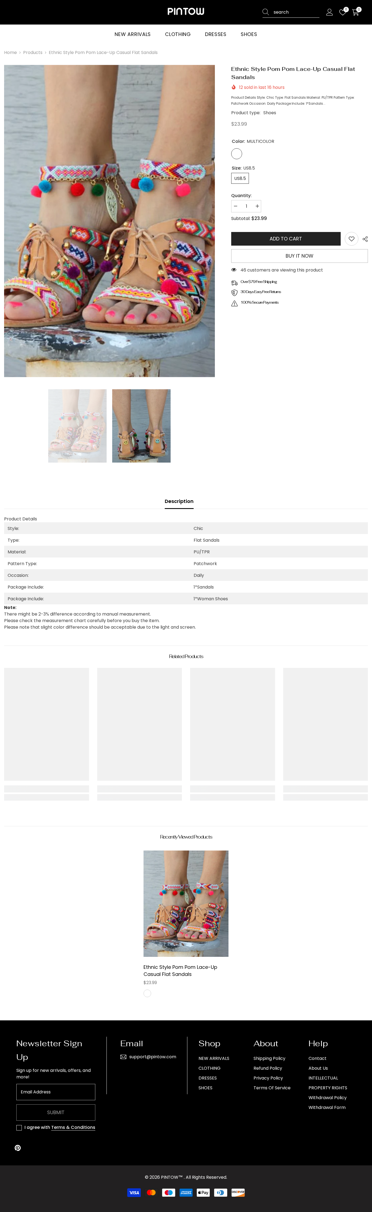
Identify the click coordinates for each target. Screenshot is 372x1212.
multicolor (147, 993)
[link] (351, 239)
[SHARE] (363, 239)
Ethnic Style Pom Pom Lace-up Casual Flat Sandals (180, 971)
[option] (109, 221)
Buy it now (299, 255)
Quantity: (241, 195)
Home (10, 52)
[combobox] (296, 12)
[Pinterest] (18, 1148)
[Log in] (329, 12)
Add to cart (286, 238)
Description (179, 501)
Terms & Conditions (73, 1127)
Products (32, 52)
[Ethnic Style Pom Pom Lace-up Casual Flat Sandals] (186, 903)
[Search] (291, 12)
